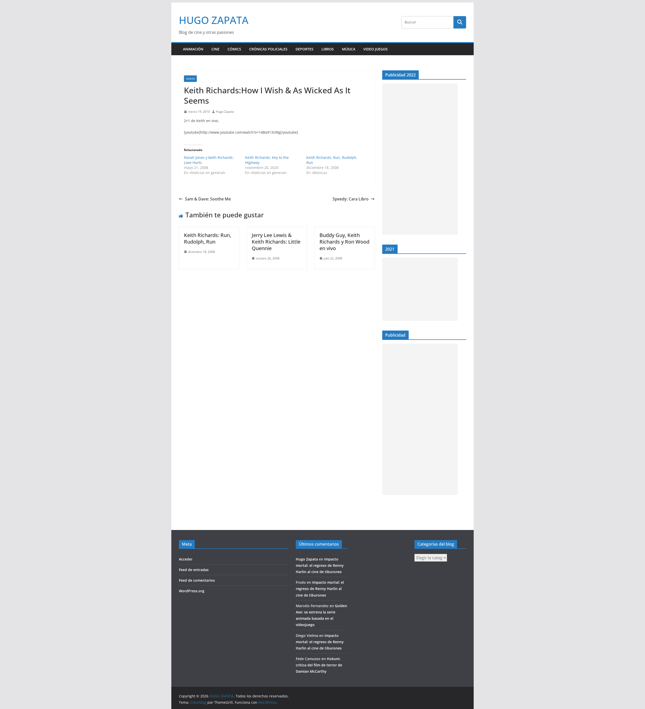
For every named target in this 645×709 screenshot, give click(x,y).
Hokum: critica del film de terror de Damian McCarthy (319, 665)
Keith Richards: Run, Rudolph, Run (207, 238)
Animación (193, 49)
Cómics (234, 49)
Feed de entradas (194, 569)
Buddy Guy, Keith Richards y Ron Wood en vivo (344, 242)
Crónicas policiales (268, 49)
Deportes (304, 49)
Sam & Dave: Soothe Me (208, 199)
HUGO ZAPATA (213, 20)
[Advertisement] (420, 159)
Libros (327, 49)
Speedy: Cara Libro (351, 199)
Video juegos (375, 49)
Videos (190, 78)
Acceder (185, 559)
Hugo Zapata (225, 111)
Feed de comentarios (197, 580)
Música (348, 49)
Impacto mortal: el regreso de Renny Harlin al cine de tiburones (320, 565)
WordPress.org (191, 590)
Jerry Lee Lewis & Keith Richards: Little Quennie (276, 242)
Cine (215, 49)
